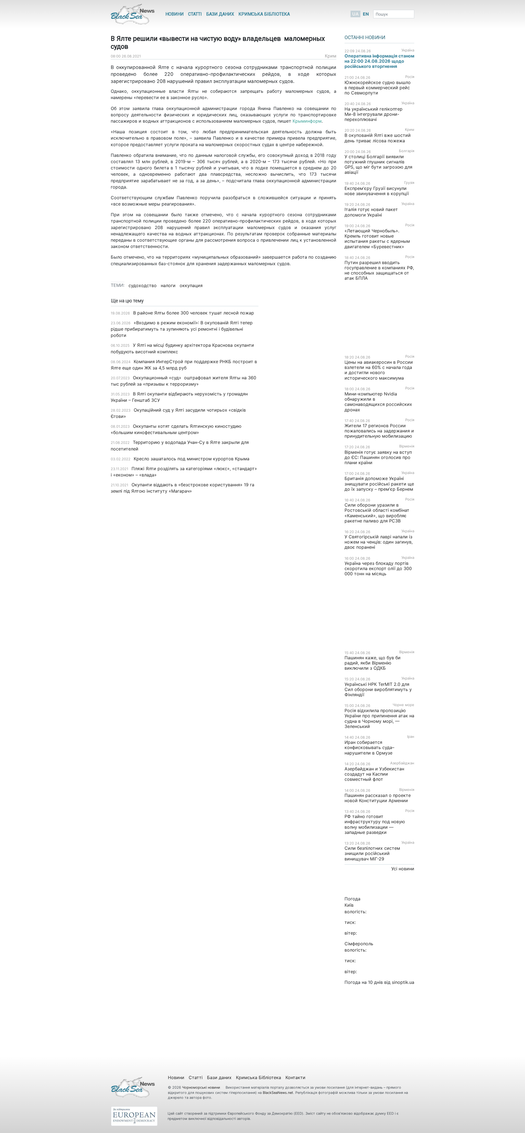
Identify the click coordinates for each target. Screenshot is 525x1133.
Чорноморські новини (201, 1087)
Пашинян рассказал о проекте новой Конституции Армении (378, 798)
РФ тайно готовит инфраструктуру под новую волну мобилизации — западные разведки (375, 824)
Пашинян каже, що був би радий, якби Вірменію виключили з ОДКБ (373, 663)
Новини (174, 14)
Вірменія (406, 446)
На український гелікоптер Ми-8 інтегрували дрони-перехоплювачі (373, 114)
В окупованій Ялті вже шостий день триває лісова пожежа (378, 137)
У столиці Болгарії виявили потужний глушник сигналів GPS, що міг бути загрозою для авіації (378, 164)
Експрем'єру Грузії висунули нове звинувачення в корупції (377, 191)
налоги (168, 285)
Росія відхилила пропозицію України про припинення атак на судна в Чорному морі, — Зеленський (379, 718)
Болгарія (406, 151)
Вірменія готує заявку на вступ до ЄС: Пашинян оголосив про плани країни (378, 457)
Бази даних (220, 14)
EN (366, 14)
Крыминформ (307, 121)
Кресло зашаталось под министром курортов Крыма (191, 458)
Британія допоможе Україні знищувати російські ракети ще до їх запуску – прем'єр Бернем (379, 484)
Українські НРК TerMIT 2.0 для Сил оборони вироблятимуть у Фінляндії (378, 689)
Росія (409, 77)
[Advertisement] (301, 384)
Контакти (295, 1077)
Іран (410, 737)
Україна (407, 50)
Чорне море (403, 705)
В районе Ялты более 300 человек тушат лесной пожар (193, 313)
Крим (330, 56)
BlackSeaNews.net (278, 1093)
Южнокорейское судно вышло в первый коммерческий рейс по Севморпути (378, 88)
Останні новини (365, 37)
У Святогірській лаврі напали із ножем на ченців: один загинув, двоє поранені (379, 542)
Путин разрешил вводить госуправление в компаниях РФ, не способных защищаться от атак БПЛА (379, 270)
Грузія (409, 183)
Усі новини (402, 868)
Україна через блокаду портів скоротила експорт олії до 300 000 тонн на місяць (378, 568)
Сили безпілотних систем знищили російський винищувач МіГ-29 (372, 853)
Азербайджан (402, 763)
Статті (195, 14)
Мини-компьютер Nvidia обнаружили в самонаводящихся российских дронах (378, 401)
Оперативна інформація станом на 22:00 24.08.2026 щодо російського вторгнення (379, 61)
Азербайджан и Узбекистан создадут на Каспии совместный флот (374, 774)
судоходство (143, 285)
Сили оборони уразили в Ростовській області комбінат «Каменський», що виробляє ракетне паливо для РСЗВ (377, 513)
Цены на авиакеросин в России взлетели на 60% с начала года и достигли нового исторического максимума (379, 370)
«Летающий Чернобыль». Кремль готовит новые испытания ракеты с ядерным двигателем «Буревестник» (377, 238)
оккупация (191, 285)
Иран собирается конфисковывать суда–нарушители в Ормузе (369, 747)
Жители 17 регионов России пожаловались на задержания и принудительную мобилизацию (379, 431)
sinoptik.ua (403, 982)
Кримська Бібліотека (264, 14)
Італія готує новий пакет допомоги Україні (371, 212)
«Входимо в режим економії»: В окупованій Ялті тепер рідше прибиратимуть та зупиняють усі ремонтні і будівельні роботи (182, 329)
